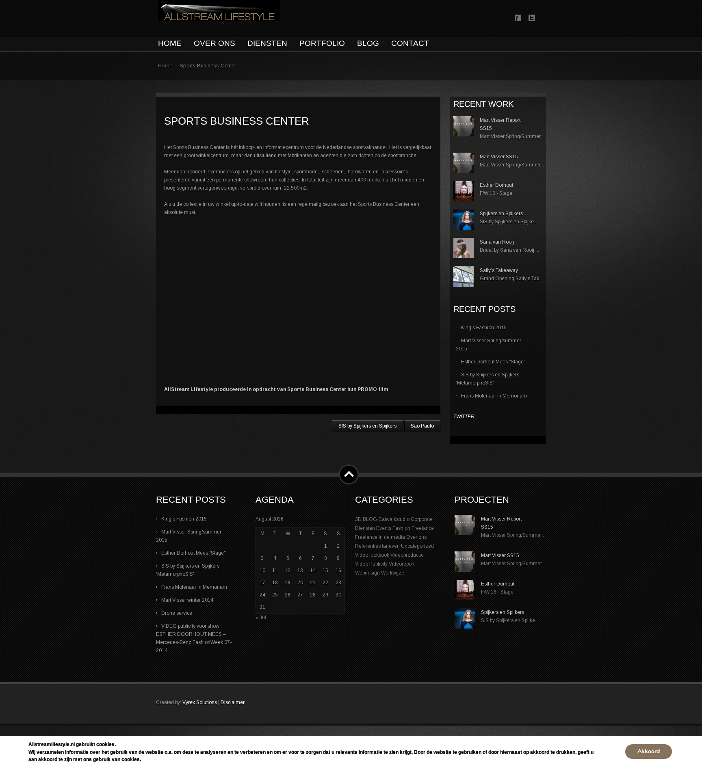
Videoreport (401, 564)
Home (165, 66)
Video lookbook (372, 555)
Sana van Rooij (497, 242)
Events (383, 528)
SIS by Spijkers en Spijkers (367, 426)
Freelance (423, 528)
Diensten (365, 528)
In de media (392, 537)
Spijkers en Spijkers (501, 213)
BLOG (370, 519)
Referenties (368, 546)
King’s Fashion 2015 (484, 328)
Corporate (422, 519)
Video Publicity (371, 564)
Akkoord (648, 751)
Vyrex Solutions (199, 702)
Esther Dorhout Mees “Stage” (493, 362)
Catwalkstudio (394, 519)
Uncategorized (417, 546)
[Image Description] (463, 135)
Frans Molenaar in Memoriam (494, 396)
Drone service (176, 613)
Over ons (416, 537)
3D (358, 519)
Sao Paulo (422, 426)
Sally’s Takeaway (499, 270)
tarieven (391, 546)
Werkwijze (392, 573)
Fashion (401, 528)
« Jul (261, 617)
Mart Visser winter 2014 (187, 600)
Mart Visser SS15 (499, 157)
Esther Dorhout (496, 185)
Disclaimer (233, 702)
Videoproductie (407, 555)
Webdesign (367, 573)
